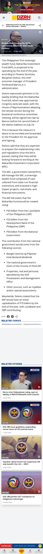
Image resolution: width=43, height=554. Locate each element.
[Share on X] (12, 316)
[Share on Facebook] (8, 316)
